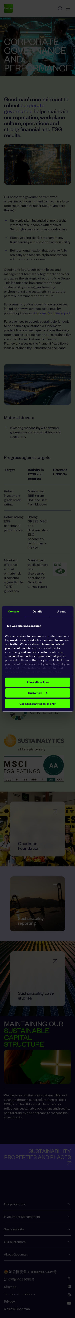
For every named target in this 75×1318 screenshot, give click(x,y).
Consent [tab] (13, 611)
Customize (35, 693)
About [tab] (61, 611)
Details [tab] (37, 611)
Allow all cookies (37, 682)
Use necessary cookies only (37, 704)
